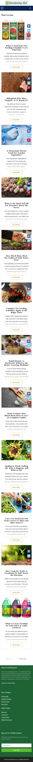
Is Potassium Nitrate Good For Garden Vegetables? (16, 153)
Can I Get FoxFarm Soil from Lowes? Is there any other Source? (16, 520)
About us (4, 712)
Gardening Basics (6, 699)
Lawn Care (4, 704)
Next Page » (23, 659)
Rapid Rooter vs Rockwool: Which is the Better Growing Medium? (16, 363)
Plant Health (4, 696)
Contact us (4, 715)
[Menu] (2, 8)
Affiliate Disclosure (6, 720)
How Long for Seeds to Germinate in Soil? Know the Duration (16, 573)
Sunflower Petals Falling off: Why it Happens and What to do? (16, 468)
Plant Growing (5, 701)
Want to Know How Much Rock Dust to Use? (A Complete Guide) (16, 415)
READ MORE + (16, 67)
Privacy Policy (11, 683)
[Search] (30, 8)
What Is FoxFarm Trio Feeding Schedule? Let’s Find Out (16, 48)
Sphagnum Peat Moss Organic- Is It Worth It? (16, 99)
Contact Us (4, 683)
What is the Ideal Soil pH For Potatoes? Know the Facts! (16, 205)
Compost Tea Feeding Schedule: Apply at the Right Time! (16, 310)
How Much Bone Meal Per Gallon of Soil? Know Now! (16, 258)
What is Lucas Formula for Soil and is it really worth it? (16, 625)
